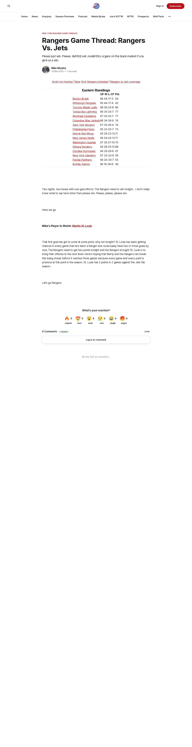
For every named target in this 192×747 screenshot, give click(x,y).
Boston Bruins (81, 98)
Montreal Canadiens (84, 116)
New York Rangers (83, 124)
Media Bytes (98, 16)
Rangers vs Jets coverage (125, 81)
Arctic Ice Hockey (62, 81)
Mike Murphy (58, 68)
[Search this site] (8, 6)
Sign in (160, 5)
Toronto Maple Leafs (85, 107)
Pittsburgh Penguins (84, 103)
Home (24, 16)
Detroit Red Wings (83, 133)
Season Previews (65, 16)
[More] (169, 16)
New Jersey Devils (83, 137)
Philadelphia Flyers (83, 129)
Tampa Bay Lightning (85, 111)
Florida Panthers (82, 159)
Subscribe (175, 6)
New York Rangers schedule (91, 81)
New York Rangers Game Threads (59, 33)
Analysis (46, 16)
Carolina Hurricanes (84, 151)
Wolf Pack (158, 16)
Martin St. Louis (82, 225)
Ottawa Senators (82, 146)
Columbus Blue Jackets (86, 120)
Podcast (82, 16)
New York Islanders (84, 155)
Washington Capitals (84, 142)
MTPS (130, 16)
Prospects (143, 16)
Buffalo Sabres (81, 164)
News (35, 16)
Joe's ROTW (116, 16)
